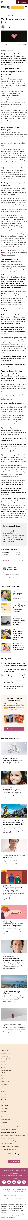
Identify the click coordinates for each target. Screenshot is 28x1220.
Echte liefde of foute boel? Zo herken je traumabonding (15, 670)
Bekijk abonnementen (17, 7)
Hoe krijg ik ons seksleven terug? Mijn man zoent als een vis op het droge (15, 676)
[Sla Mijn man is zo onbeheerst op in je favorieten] (24, 1010)
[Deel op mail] (22, 560)
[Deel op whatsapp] (25, 560)
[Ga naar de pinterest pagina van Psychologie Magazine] (24, 1182)
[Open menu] (26, 7)
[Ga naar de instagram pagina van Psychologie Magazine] (19, 1182)
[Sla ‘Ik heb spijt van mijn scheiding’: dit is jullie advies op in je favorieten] (24, 743)
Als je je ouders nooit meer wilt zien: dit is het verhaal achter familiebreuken (15, 664)
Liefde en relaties (10, 15)
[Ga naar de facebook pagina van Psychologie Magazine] (4, 1182)
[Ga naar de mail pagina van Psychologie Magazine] (9, 1182)
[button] (22, 2)
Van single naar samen (8, 255)
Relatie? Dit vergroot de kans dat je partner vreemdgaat (14, 687)
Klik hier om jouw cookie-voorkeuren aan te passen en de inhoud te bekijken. (12, 1210)
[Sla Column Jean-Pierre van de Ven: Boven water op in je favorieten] (24, 841)
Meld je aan (13, 1161)
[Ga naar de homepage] (5, 7)
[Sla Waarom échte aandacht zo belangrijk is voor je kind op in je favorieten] (24, 773)
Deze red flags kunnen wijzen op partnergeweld (13, 681)
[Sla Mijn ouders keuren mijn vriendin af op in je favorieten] (24, 976)
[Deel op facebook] (19, 560)
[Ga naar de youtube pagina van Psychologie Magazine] (14, 1182)
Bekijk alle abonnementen (14, 729)
